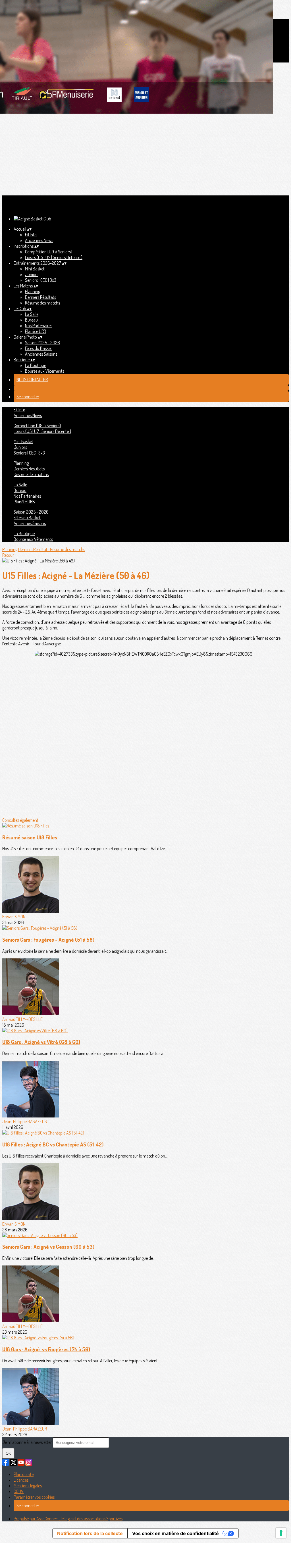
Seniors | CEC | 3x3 (40, 280)
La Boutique (35, 365)
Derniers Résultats (40, 297)
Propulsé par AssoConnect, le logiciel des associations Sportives (68, 1518)
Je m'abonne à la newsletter (27, 1442)
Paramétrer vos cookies (34, 1497)
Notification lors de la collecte (90, 1533)
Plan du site (24, 1474)
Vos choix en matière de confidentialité (175, 1533)
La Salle (31, 314)
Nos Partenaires (38, 325)
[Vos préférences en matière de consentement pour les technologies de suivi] (281, 1533)
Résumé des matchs (42, 303)
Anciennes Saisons (41, 354)
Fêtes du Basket (38, 348)
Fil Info (31, 234)
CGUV (19, 1491)
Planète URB (35, 331)
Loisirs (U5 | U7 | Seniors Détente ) (53, 257)
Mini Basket (35, 269)
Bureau (31, 320)
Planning (32, 291)
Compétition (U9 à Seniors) (48, 252)
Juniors (31, 274)
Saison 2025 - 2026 (42, 342)
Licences (21, 1480)
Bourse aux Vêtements (44, 371)
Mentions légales (28, 1485)
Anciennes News (39, 240)
